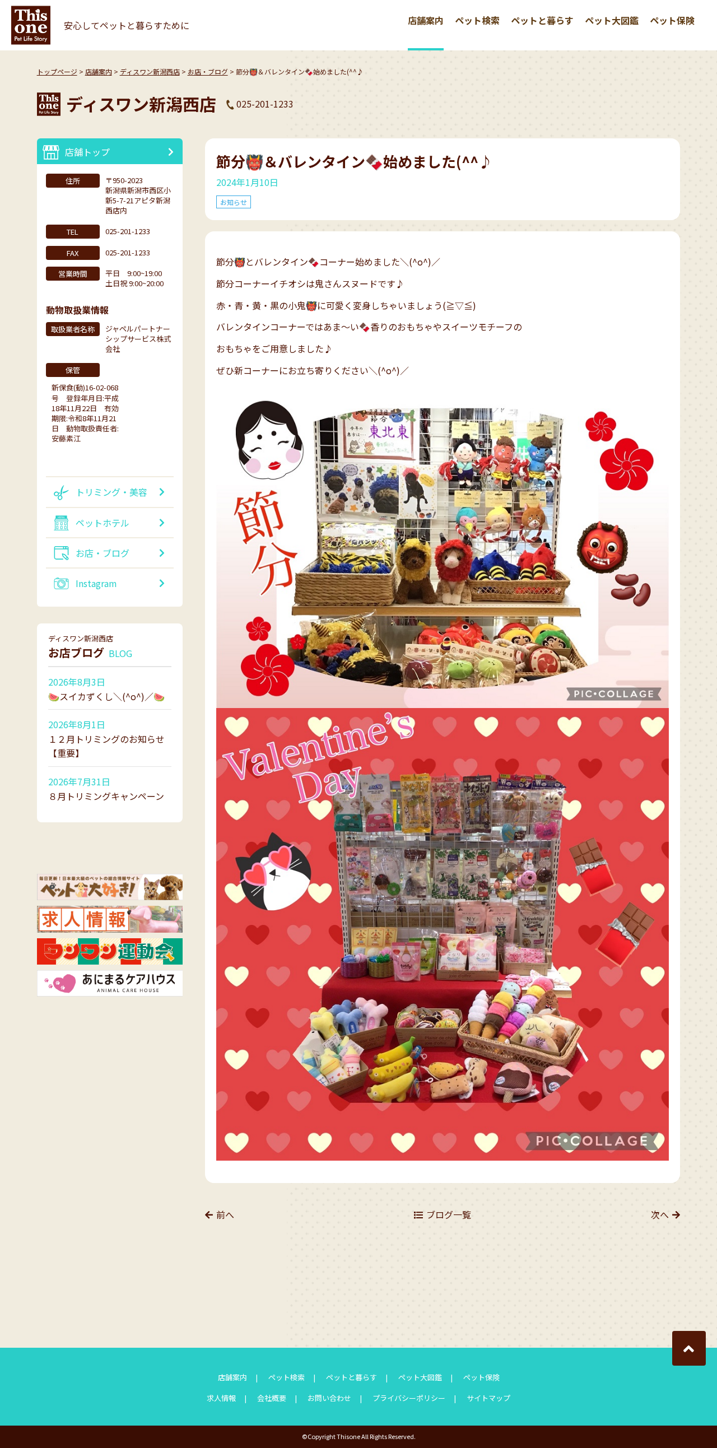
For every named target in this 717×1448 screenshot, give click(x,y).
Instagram (96, 583)
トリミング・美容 (111, 492)
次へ (660, 1214)
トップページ (57, 71)
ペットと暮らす (542, 20)
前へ (225, 1214)
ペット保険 (672, 20)
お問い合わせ (329, 1398)
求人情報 (221, 1398)
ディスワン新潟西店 (150, 71)
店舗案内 (426, 20)
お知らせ (233, 202)
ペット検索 (477, 20)
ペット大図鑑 (612, 20)
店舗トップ (87, 152)
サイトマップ (488, 1398)
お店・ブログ (208, 71)
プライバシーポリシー (409, 1398)
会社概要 (271, 1398)
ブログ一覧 (448, 1214)
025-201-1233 (265, 103)
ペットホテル (102, 522)
